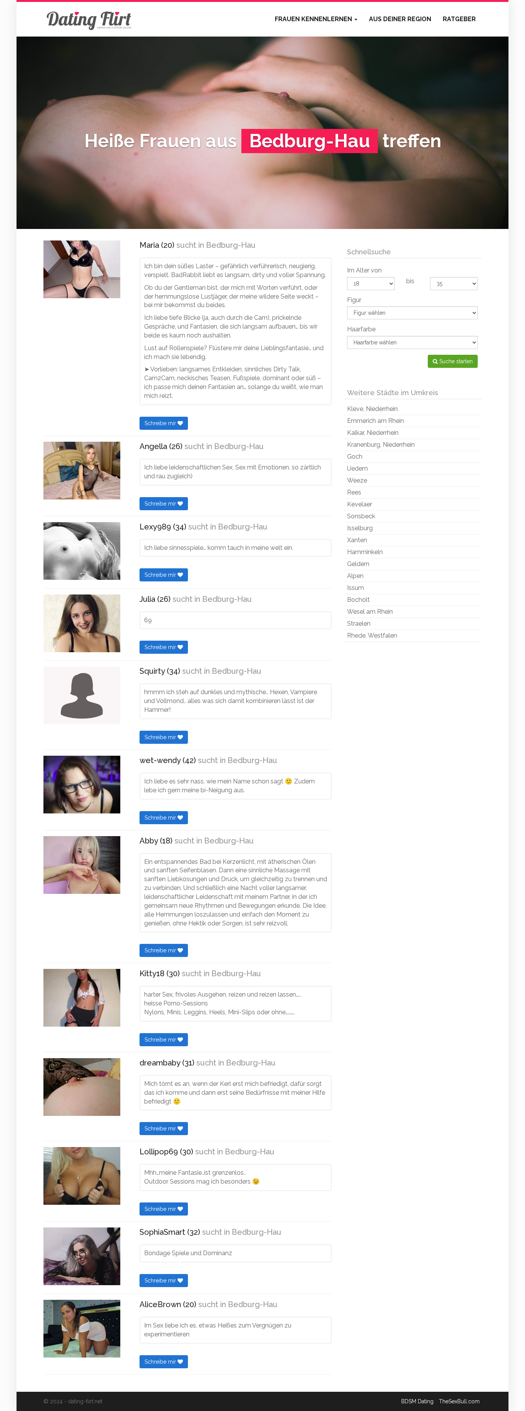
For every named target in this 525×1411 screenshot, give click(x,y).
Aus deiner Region (400, 19)
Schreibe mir (161, 423)
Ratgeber (459, 19)
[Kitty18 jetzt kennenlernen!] (81, 998)
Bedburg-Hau (231, 245)
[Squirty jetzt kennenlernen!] (81, 695)
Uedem (357, 468)
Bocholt (358, 599)
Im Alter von (364, 270)
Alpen (355, 575)
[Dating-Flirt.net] (89, 19)
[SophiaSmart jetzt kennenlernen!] (81, 1256)
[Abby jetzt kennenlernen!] (81, 865)
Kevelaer (359, 504)
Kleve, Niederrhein (372, 408)
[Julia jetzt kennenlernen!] (81, 623)
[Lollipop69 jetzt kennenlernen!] (81, 1176)
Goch (354, 456)
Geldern (358, 564)
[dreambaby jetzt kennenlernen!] (81, 1087)
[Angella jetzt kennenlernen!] (81, 470)
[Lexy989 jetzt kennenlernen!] (81, 551)
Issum (355, 587)
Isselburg (360, 528)
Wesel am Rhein (370, 611)
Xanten (357, 540)
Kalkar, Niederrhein (373, 432)
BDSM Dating (417, 1401)
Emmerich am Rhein (375, 420)
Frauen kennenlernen (314, 19)
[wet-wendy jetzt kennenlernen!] (81, 784)
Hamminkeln (365, 552)
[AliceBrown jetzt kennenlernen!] (81, 1329)
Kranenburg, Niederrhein (381, 444)
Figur (354, 300)
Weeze (357, 480)
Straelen (358, 623)
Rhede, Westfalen (372, 635)
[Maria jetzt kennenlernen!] (81, 269)
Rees (354, 492)
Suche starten (455, 361)
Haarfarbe (361, 329)
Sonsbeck (361, 516)
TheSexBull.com (459, 1401)
